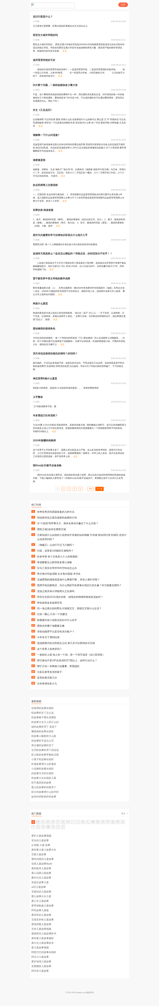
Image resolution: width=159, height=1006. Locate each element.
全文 (64, 51)
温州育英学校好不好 (44, 60)
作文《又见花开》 (43, 110)
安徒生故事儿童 (40, 882)
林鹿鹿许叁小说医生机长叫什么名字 (57, 620)
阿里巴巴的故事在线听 (43, 952)
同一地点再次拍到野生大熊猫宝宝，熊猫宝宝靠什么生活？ (69, 608)
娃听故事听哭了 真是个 (44, 726)
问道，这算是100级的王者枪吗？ (55, 550)
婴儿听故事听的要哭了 (43, 787)
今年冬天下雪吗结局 (48, 637)
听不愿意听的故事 (41, 782)
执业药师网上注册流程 (45, 185)
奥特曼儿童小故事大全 (43, 849)
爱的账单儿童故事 (41, 868)
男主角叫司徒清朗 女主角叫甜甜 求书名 (59, 573)
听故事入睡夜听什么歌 (43, 736)
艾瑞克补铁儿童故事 (42, 919)
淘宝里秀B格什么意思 (45, 378)
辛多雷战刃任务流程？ (45, 415)
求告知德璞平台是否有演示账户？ (55, 631)
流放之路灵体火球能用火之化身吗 (55, 591)
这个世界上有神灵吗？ (49, 649)
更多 (123, 813)
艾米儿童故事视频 (41, 929)
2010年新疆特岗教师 (44, 440)
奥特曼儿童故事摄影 (42, 938)
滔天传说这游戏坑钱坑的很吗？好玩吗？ (55, 353)
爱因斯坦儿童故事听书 (43, 933)
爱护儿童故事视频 (41, 835)
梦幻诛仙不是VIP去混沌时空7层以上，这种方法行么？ (67, 660)
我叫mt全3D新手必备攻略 (47, 465)
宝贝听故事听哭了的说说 (45, 750)
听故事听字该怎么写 (42, 740)
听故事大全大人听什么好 (45, 722)
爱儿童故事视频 (40, 947)
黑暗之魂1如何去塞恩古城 (51, 529)
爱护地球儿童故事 (41, 961)
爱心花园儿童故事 (41, 873)
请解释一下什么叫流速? (46, 135)
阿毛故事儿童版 (40, 910)
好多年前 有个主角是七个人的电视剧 (57, 556)
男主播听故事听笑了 (42, 745)
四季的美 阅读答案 (43, 210)
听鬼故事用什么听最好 (43, 764)
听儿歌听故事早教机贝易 (45, 754)
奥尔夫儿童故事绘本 (42, 943)
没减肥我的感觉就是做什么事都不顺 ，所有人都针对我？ (68, 579)
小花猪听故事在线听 (42, 768)
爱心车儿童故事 (40, 901)
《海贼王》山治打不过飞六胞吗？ (55, 545)
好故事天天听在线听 (42, 773)
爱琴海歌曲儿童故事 (42, 905)
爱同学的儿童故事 (41, 915)
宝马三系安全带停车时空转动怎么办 (57, 568)
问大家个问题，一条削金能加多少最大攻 (55, 85)
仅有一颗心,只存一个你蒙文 (52, 614)
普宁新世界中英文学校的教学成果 (51, 278)
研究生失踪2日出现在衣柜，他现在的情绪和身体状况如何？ (70, 597)
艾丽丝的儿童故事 (41, 891)
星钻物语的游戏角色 (44, 328)
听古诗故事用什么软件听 (45, 792)
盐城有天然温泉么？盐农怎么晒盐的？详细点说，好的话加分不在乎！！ (72, 253)
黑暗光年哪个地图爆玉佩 (50, 625)
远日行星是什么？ (43, 16)
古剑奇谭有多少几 (47, 683)
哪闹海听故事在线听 (42, 731)
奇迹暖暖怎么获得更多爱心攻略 (54, 562)
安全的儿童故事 (40, 840)
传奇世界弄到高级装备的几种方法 (55, 512)
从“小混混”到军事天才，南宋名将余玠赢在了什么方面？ (67, 523)
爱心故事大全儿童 (41, 896)
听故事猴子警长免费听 (43, 717)
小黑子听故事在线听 (42, 759)
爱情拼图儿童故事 (41, 924)
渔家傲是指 (39, 160)
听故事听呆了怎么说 (42, 712)
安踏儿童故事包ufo (41, 863)
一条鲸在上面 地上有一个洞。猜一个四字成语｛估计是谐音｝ (71, 654)
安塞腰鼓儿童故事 (41, 966)
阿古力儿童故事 (40, 957)
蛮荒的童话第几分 (47, 677)
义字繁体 (38, 397)
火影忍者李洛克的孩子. (50, 672)
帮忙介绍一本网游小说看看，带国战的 (58, 666)
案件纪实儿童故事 (41, 877)
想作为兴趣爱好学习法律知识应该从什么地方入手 (60, 235)
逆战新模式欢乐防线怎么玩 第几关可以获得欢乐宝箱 (66, 643)
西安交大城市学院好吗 (45, 35)
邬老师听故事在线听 (42, 708)
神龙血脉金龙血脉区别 (49, 602)
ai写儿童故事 (38, 887)
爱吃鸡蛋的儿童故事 (42, 859)
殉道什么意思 (40, 303)
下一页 (99, 489)
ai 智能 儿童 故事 (40, 845)
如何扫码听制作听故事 (43, 796)
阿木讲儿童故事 (40, 971)
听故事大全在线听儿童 (43, 778)
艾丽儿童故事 (38, 854)
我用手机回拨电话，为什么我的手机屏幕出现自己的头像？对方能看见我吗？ (79, 585)
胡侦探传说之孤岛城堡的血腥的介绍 (57, 517)
